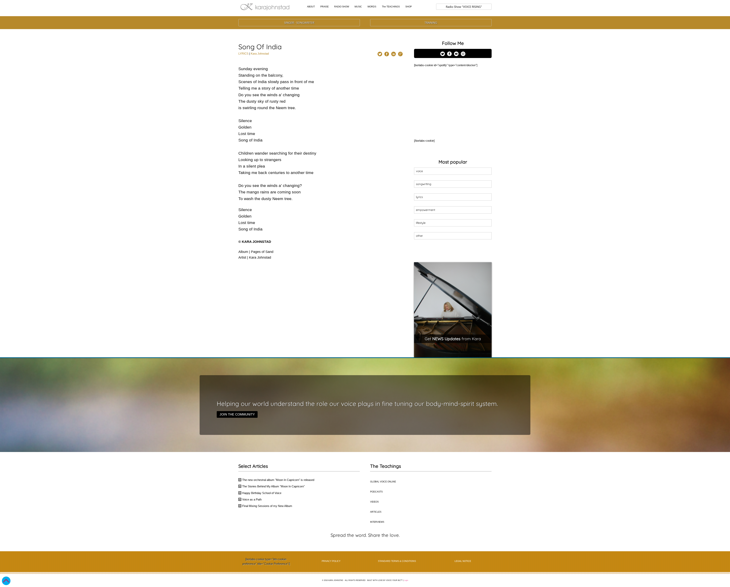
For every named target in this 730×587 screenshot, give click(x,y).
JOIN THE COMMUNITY (237, 414)
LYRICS (243, 53)
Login (406, 580)
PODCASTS (376, 491)
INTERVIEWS (377, 522)
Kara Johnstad (260, 53)
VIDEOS (374, 501)
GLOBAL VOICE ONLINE (383, 481)
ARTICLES (375, 512)
